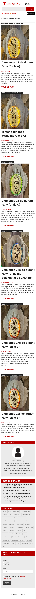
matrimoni (5, 533)
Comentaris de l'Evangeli (12, 23)
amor (9, 511)
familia (27, 527)
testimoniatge (6, 543)
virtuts (31, 543)
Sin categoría (7, 162)
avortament (16, 511)
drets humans (6, 521)
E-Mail (5, 568)
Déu (13, 521)
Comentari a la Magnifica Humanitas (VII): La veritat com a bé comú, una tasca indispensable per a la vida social (18, 485)
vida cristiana (25, 543)
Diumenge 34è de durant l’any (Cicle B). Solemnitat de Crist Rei (17, 273)
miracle (11, 533)
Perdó (27, 537)
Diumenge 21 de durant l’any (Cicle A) (17, 501)
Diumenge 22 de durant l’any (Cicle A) (17, 490)
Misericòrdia (19, 533)
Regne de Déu (6, 540)
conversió (5, 514)
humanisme (11, 530)
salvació (22, 540)
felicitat (4, 530)
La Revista (30, 13)
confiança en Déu (25, 511)
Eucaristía (27, 524)
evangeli (12, 527)
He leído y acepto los (14, 577)
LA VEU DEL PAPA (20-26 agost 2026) (17, 493)
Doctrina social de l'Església (9, 517)
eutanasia (5, 527)
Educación (25, 521)
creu (11, 514)
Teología (29, 540)
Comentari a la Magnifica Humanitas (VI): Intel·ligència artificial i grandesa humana (17, 497)
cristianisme (17, 514)
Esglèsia (5, 524)
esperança (11, 524)
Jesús (24, 530)
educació (18, 521)
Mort (25, 533)
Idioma (5, 560)
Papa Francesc (6, 537)
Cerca (30, 9)
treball (13, 543)
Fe (32, 527)
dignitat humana (26, 514)
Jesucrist (19, 530)
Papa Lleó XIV (15, 537)
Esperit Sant (20, 524)
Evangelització (19, 527)
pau (23, 537)
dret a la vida (22, 517)
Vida (18, 543)
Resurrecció (15, 540)
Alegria (4, 511)
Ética (4, 546)
